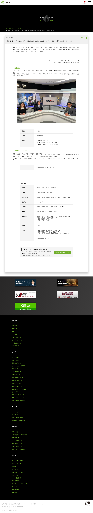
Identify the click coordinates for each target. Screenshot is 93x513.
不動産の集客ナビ (17, 386)
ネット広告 (15, 392)
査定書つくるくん (17, 380)
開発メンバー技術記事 (18, 449)
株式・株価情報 (16, 478)
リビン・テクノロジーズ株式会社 (13, 28)
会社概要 (14, 325)
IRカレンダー (16, 475)
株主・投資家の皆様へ (18, 460)
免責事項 (14, 492)
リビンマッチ (16, 360)
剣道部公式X (15, 346)
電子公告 (14, 486)
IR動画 (14, 466)
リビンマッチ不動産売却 (17, 506)
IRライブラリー (16, 463)
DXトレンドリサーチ (18, 395)
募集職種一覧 (16, 437)
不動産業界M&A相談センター (20, 389)
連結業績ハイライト (17, 472)
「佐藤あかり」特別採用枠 (19, 434)
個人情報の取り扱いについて (18, 504)
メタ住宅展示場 (16, 371)
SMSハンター (16, 374)
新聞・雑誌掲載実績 (17, 417)
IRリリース (15, 415)
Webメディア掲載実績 (18, 420)
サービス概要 (16, 357)
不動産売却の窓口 (17, 363)
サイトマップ (5, 506)
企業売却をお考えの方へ (19, 400)
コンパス (14, 334)
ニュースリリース (17, 412)
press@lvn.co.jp (33, 253)
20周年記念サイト (17, 343)
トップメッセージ (17, 340)
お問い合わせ (5, 504)
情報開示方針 (16, 489)
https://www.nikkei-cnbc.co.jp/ (46, 167)
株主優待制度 (16, 481)
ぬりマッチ (15, 368)
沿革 (13, 331)
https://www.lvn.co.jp (43, 238)
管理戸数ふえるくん (17, 377)
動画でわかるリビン (17, 443)
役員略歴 (14, 328)
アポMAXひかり (16, 383)
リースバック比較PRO (18, 366)
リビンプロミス (16, 337)
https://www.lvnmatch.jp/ (71, 62)
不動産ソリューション (18, 397)
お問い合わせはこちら (62, 252)
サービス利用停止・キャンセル (36, 504)
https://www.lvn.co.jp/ (72, 61)
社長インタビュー (17, 446)
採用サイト (15, 432)
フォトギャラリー (17, 440)
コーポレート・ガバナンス (19, 483)
